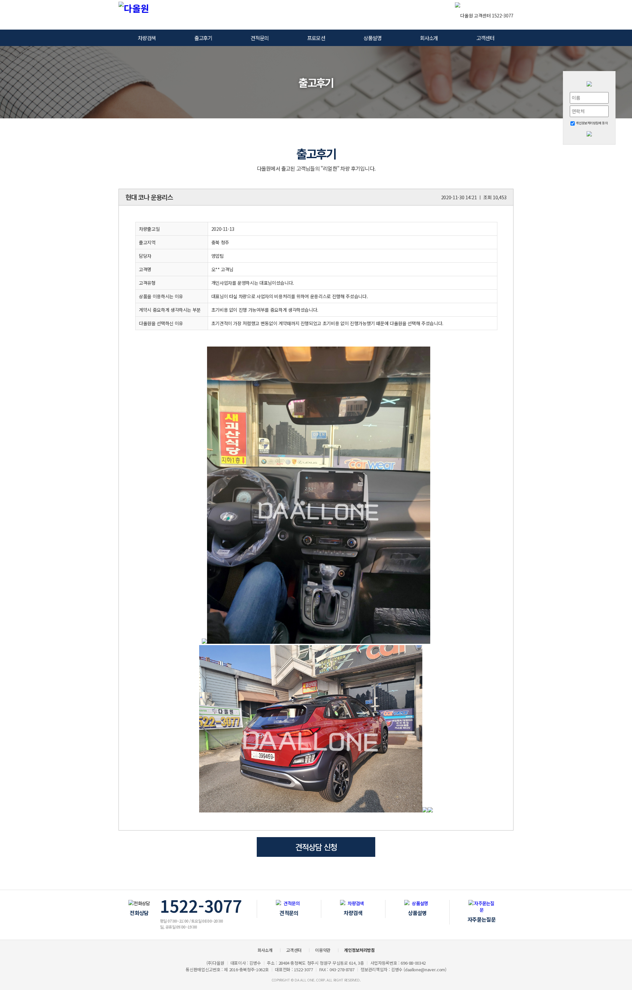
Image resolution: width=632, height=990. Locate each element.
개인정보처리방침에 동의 (591, 122)
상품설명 (372, 38)
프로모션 (316, 38)
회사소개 (429, 38)
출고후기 (203, 38)
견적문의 (259, 38)
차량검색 (147, 38)
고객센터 (485, 38)
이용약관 (322, 950)
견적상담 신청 (316, 847)
